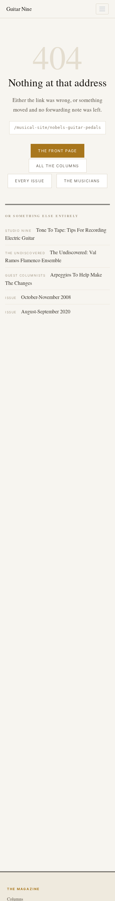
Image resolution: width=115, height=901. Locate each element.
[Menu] (102, 9)
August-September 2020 (37, 311)
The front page (57, 150)
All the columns (57, 165)
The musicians (82, 180)
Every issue (29, 180)
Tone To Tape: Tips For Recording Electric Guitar (55, 233)
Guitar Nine (19, 8)
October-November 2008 (38, 297)
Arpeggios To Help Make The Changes (53, 278)
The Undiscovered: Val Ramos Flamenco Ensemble (50, 256)
